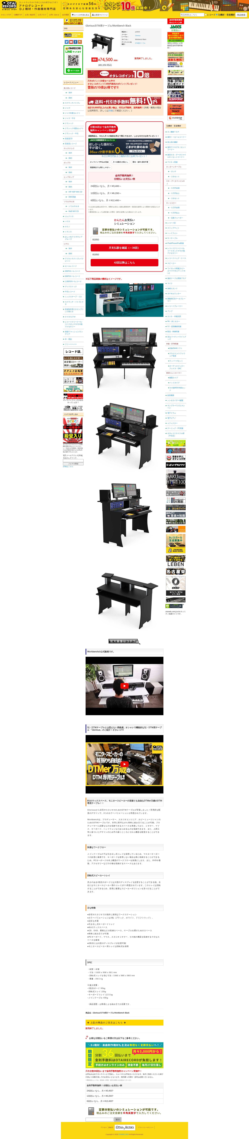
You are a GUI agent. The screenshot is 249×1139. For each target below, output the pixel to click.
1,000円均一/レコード (73, 281)
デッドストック (71, 286)
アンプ (169, 311)
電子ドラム (171, 413)
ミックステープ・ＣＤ (73, 297)
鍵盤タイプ (173, 378)
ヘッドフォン (172, 233)
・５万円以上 (174, 193)
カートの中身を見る (81, 15)
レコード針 (171, 223)
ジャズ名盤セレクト (72, 113)
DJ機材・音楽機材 (226, 14)
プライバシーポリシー (145, 1127)
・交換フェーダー (176, 218)
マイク (169, 283)
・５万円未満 (174, 188)
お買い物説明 (30, 15)
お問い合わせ (54, 15)
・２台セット (174, 176)
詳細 (110, 110)
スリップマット (173, 228)
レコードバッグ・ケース (176, 258)
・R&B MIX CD (73, 211)
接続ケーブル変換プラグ (176, 278)
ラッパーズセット (176, 361)
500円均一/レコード (72, 276)
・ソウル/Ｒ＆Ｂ (73, 206)
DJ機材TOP (18, 15)
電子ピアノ (171, 418)
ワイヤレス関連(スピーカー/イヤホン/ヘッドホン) (176, 270)
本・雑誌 (68, 339)
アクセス (104, 1127)
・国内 (69, 98)
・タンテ (172, 171)
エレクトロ (69, 216)
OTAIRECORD (124, 1134)
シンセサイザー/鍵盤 (175, 400)
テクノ (67, 227)
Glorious (137, 35)
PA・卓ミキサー (173, 321)
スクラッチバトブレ (72, 103)
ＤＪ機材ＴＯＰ (173, 132)
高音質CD (68, 139)
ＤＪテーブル (172, 238)
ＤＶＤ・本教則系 (174, 316)
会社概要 (65, 15)
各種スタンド (172, 288)
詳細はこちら (68, 466)
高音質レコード (71, 144)
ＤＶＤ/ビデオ (70, 317)
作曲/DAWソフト (175, 348)
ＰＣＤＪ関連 (172, 162)
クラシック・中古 (71, 133)
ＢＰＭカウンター (174, 293)
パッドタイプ (174, 383)
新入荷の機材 (172, 142)
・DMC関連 (71, 197)
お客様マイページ (101, 15)
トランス (68, 232)
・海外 (69, 93)
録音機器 (170, 395)
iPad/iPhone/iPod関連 (175, 243)
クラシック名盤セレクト (74, 128)
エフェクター (172, 423)
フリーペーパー (71, 344)
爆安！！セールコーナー (176, 137)
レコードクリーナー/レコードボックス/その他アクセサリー (73, 324)
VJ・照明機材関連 (174, 326)
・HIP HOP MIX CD (74, 192)
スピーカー (171, 263)
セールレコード (71, 266)
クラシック (69, 123)
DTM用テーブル (140, 43)
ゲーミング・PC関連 (175, 428)
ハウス (67, 221)
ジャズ (67, 108)
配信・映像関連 (173, 332)
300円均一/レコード (72, 271)
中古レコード (70, 292)
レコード (211, 14)
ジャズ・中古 (70, 118)
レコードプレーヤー (175, 306)
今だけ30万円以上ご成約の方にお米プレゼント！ (124, 156)
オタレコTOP (6, 15)
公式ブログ (42, 15)
